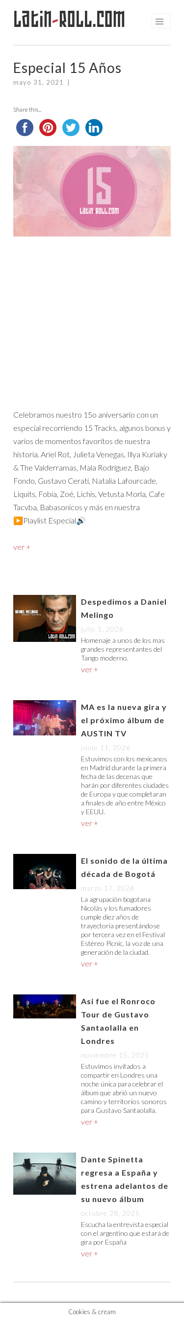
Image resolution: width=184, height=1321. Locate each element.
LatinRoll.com (69, 19)
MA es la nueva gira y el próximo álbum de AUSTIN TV (124, 720)
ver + (21, 546)
